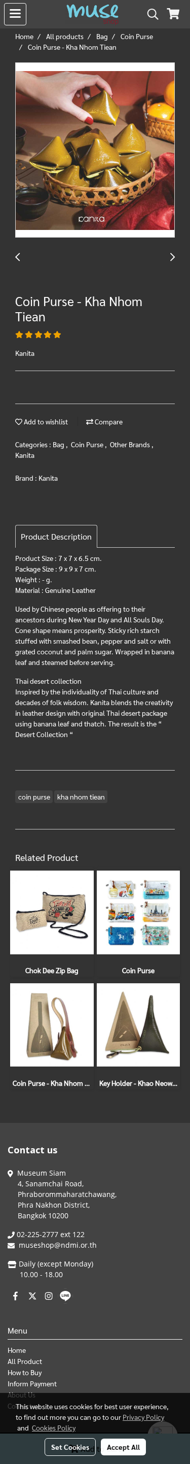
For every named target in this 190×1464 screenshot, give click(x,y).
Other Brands (130, 444)
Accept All (123, 1446)
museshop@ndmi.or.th (58, 1245)
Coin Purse (88, 444)
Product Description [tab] (56, 536)
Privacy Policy (143, 1416)
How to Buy (25, 1372)
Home (17, 1349)
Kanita (24, 454)
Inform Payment (32, 1383)
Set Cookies (70, 1446)
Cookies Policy (53, 1427)
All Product (25, 1361)
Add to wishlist (45, 421)
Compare (108, 421)
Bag (59, 444)
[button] (149, 14)
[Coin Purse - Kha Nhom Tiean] (95, 150)
